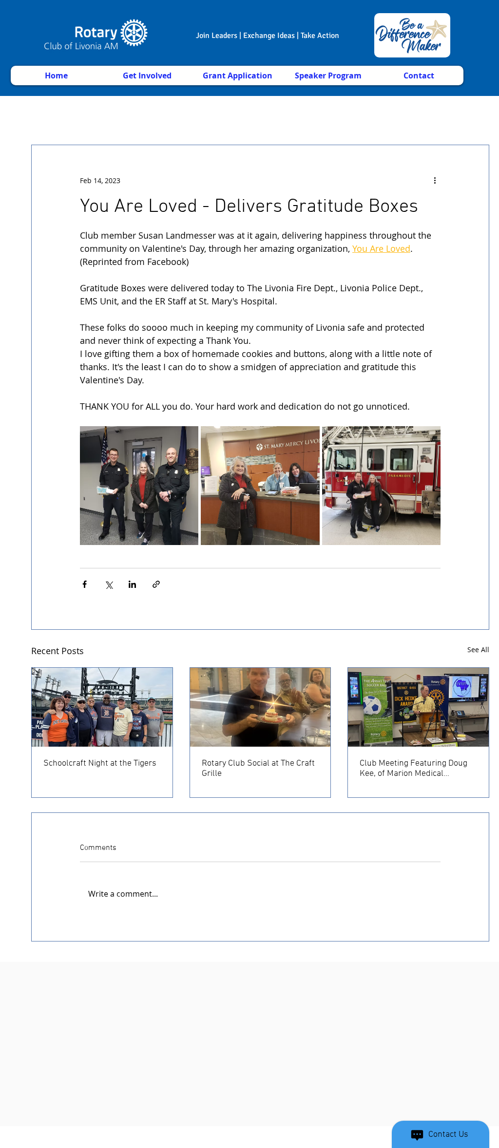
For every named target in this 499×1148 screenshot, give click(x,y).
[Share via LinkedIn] (132, 584)
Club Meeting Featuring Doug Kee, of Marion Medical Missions (413, 768)
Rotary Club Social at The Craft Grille (258, 768)
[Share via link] (156, 584)
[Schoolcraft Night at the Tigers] (102, 707)
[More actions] (435, 180)
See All (478, 649)
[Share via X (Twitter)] (108, 584)
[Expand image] (139, 485)
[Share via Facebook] (84, 584)
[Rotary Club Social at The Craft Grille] (260, 707)
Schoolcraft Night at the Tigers (99, 763)
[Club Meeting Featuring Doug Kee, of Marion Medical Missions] (418, 707)
